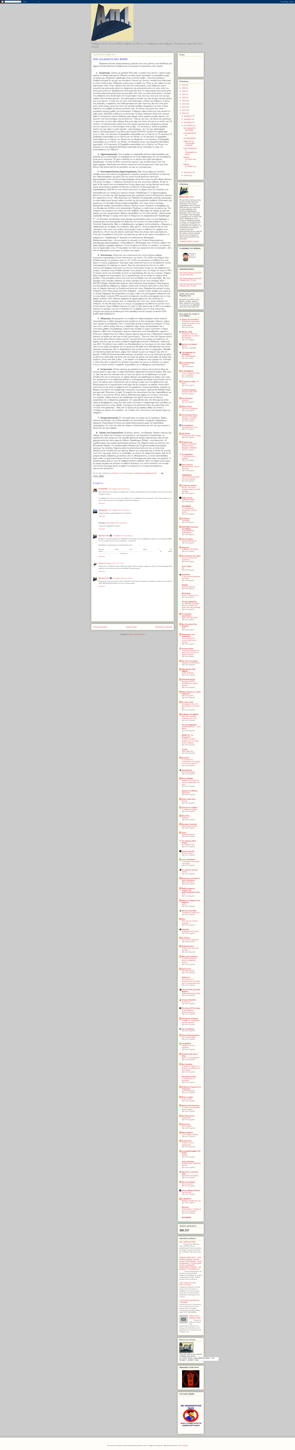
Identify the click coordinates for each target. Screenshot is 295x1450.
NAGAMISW (186, 506)
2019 (184, 88)
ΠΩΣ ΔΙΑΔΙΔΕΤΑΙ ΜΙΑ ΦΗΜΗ (189, 129)
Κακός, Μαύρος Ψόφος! (191, 1190)
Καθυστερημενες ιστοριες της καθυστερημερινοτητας (191, 890)
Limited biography (189, 390)
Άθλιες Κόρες (187, 406)
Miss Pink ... (186, 816)
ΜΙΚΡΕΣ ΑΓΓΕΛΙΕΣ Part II (189, 159)
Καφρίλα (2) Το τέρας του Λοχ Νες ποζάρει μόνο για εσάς (190, 782)
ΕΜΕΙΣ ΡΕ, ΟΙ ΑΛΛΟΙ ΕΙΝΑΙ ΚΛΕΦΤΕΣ (189, 143)
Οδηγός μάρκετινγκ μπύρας (191, 993)
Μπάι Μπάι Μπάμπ (188, 772)
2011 (184, 113)
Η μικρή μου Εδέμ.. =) (190, 381)
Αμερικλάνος (187, 770)
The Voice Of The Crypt (191, 1008)
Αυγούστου (188, 172)
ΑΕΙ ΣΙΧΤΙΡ (186, 434)
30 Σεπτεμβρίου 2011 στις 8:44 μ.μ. (119, 510)
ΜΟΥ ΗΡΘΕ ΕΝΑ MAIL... (188, 1242)
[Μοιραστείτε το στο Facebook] (100, 476)
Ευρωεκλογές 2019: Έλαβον (191, 435)
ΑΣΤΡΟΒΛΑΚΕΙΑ (189, 138)
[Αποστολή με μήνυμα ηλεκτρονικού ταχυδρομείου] (94, 476)
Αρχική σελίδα (131, 627)
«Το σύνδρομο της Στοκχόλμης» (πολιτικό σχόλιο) (189, 510)
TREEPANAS (187, 475)
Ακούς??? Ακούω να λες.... (191, 595)
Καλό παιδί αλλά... (189, 799)
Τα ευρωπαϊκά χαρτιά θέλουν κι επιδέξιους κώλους (189, 960)
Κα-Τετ (184, 904)
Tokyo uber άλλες (188, 751)
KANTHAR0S (103, 489)
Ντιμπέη (184, 801)
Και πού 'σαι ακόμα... (190, 661)
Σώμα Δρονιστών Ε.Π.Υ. (190, 427)
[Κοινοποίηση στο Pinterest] (103, 476)
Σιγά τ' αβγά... (187, 566)
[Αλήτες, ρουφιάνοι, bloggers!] (190, 1429)
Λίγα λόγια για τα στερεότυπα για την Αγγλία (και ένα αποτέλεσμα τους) (191, 981)
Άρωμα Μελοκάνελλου (191, 1035)
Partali (101, 563)
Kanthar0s (186, 574)
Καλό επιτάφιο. (187, 1126)
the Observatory (188, 1116)
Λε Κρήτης (186, 938)
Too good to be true (190, 870)
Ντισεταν (185, 1207)
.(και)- (184, 833)
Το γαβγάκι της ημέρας (189, 809)
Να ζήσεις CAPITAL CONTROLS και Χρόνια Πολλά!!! (190, 683)
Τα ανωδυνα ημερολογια (186, 615)
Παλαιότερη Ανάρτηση (163, 627)
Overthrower (187, 1141)
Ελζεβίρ (185, 585)
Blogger (185, 1445)
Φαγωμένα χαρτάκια (190, 956)
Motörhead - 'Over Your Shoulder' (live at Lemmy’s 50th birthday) (190, 336)
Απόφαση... (186, 818)
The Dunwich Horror (190, 415)
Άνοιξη (184, 872)
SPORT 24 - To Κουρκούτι (187, 736)
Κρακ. (184, 383)
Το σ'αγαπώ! (186, 1002)
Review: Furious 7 (188, 853)
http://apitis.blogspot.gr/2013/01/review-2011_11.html (190, 279)
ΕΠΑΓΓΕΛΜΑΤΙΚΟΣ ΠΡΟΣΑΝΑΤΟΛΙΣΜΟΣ (190, 151)
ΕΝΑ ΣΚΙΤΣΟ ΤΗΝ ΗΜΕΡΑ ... (188, 670)
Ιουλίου (187, 175)
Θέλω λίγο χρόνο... (188, 695)
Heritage (184, 1155)
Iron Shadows (187, 398)
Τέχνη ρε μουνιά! (187, 1184)
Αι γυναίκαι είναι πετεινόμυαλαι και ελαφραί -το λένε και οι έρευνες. (191, 762)
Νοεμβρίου (188, 119)
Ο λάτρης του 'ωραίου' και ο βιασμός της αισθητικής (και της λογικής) (191, 1068)
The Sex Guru (186, 1192)
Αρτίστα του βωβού (189, 344)
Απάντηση (102, 503)
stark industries (188, 1161)
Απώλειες (185, 400)
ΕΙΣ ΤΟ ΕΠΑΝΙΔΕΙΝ (188, 356)
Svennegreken (187, 425)
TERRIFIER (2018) (188, 500)
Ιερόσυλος (186, 1124)
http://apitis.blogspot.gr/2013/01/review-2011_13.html (190, 285)
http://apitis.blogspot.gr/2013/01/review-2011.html (190, 274)
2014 (184, 104)
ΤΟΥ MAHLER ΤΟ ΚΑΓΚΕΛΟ (188, 353)
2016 (184, 97)
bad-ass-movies (188, 851)
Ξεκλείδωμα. (186, 520)
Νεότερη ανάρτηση (100, 627)
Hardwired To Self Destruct (191, 663)
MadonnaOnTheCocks (190, 1105)
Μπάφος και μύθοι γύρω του (191, 1201)
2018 (184, 91)
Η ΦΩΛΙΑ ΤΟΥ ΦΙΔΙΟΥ (190, 714)
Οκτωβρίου (188, 122)
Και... (184, 568)
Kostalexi (185, 758)
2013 (184, 107)
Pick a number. (187, 1097)
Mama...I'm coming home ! (191, 1058)
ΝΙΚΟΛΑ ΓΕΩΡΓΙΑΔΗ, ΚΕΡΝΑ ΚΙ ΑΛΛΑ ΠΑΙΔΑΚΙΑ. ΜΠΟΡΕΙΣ (189, 446)
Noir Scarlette (187, 1064)
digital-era (186, 977)
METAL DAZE (187, 332)
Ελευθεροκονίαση (189, 1076)
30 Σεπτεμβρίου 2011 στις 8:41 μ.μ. (119, 489)
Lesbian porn (186, 1118)
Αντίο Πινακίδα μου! (188, 1091)
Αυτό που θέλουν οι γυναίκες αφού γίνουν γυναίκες (189, 640)
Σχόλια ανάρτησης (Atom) (137, 634)
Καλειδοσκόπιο (188, 946)
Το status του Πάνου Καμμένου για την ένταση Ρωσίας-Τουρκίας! (190, 741)
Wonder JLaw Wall (189, 911)
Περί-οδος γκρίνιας (188, 971)
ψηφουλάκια (186, 793)
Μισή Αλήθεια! (187, 1132)
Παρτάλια (185, 929)
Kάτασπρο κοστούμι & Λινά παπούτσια (191, 879)
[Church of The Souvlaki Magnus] (190, 1387)
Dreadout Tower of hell (189, 392)
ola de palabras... (188, 1029)
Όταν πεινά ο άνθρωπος (190, 940)
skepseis (185, 547)
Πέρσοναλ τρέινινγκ (188, 587)
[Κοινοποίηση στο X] (98, 476)
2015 (184, 101)
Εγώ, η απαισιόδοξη (188, 1037)
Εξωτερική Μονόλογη (189, 541)
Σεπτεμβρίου (189, 125)
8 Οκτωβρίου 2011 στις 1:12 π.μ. (114, 563)
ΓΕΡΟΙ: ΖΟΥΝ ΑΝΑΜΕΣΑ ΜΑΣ (195, 1317)
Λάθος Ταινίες (187, 498)
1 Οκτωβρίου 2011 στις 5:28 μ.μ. (122, 535)
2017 (184, 94)
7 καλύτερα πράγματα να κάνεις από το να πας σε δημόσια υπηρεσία (190, 652)
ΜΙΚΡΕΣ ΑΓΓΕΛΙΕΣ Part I (189, 166)
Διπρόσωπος (187, 442)
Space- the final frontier (189, 618)
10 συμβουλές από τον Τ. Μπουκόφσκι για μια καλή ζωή (190, 706)
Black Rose (186, 593)
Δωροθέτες (185, 364)
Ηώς (183, 919)
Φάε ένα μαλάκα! (188, 1182)
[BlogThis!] (96, 476)
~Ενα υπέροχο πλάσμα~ (190, 1134)
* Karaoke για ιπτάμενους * (191, 913)
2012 (184, 110)
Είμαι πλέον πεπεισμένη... (191, 1175)
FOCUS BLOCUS (188, 679)
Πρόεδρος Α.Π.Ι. (104, 535)
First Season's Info (188, 845)
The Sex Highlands (189, 602)
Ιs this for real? (187, 1099)
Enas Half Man (187, 778)
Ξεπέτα (184, 749)
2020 (184, 85)
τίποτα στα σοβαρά (189, 807)
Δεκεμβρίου (188, 116)
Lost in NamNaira (188, 859)
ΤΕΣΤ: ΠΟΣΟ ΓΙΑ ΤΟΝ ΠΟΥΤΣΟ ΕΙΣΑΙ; (187, 1284)
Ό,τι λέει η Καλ (187, 702)
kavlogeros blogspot (190, 1018)
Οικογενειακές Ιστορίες (189, 826)
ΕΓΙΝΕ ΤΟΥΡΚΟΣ (188, 673)
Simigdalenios (103, 510)
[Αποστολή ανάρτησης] (161, 473)
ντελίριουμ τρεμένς (189, 485)
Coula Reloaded (188, 363)
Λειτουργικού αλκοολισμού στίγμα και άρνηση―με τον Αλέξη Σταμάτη (191, 323)
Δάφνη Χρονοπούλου (190, 319)
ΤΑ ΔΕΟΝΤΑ (186, 1044)
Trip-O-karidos (187, 539)
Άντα (183, 894)
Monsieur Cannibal (189, 824)
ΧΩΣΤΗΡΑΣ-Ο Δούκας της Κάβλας (190, 528)
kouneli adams (187, 649)
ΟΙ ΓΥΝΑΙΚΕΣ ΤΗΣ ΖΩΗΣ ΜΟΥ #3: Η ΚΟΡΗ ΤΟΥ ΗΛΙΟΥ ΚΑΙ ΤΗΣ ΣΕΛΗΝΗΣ (191, 605)
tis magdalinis (187, 454)
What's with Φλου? (188, 882)
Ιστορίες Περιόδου (189, 1000)
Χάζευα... (185, 346)
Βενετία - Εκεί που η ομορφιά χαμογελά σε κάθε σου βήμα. (191, 489)
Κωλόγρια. (186, 518)
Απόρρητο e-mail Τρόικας (190, 931)
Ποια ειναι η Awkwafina (189, 408)
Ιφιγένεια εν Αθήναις (190, 791)
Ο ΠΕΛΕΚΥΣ (186, 1199)
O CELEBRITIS (187, 371)
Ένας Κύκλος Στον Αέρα (191, 556)
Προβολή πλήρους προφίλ (189, 241)
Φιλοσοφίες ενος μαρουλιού (188, 635)
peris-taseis (186, 969)
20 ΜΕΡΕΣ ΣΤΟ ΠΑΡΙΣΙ (190, 549)
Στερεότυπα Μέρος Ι (188, 834)
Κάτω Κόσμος (187, 465)
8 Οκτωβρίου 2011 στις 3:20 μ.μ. (122, 578)
